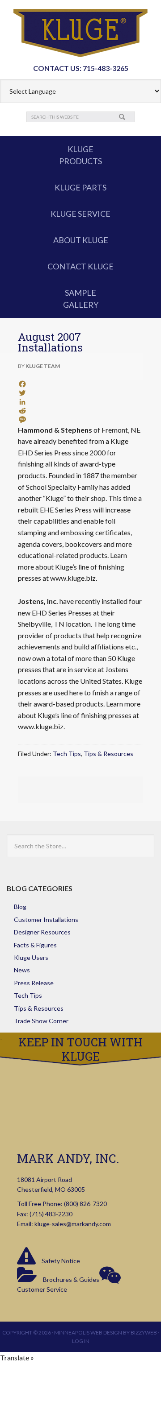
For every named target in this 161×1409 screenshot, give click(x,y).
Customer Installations (46, 919)
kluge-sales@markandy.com (72, 1223)
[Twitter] (80, 392)
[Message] (80, 419)
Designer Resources (42, 932)
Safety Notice (60, 1260)
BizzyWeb (144, 1332)
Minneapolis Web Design (88, 1332)
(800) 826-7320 (85, 1203)
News (22, 970)
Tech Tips (67, 753)
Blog (20, 906)
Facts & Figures (35, 945)
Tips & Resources (108, 753)
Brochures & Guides (70, 1279)
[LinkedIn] (80, 401)
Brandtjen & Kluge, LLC (80, 33)
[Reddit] (80, 410)
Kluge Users (31, 957)
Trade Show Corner (41, 1021)
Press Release (34, 983)
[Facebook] (80, 384)
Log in (80, 1341)
